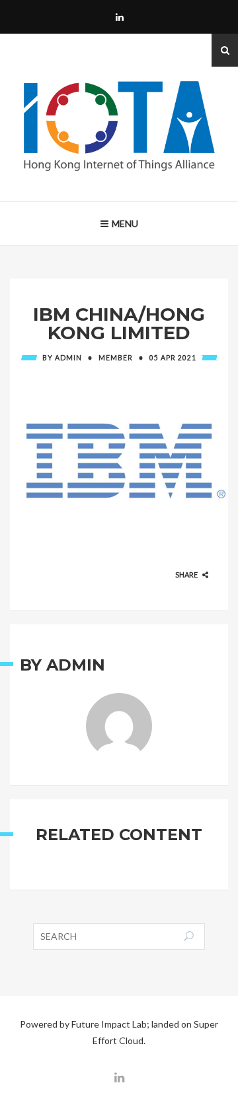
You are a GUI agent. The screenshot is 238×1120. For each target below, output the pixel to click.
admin (68, 358)
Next (209, 453)
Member (116, 358)
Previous (28, 453)
